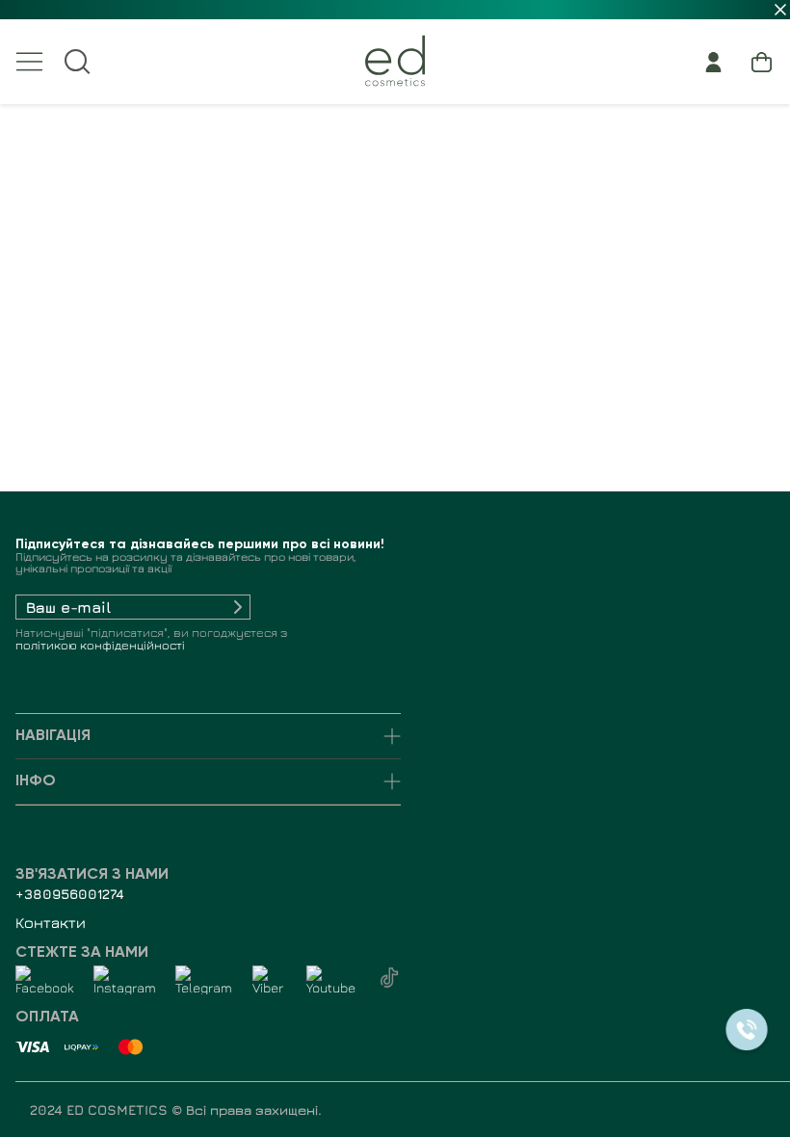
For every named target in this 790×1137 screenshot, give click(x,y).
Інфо (35, 781)
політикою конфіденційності (100, 645)
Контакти (50, 922)
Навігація (53, 736)
